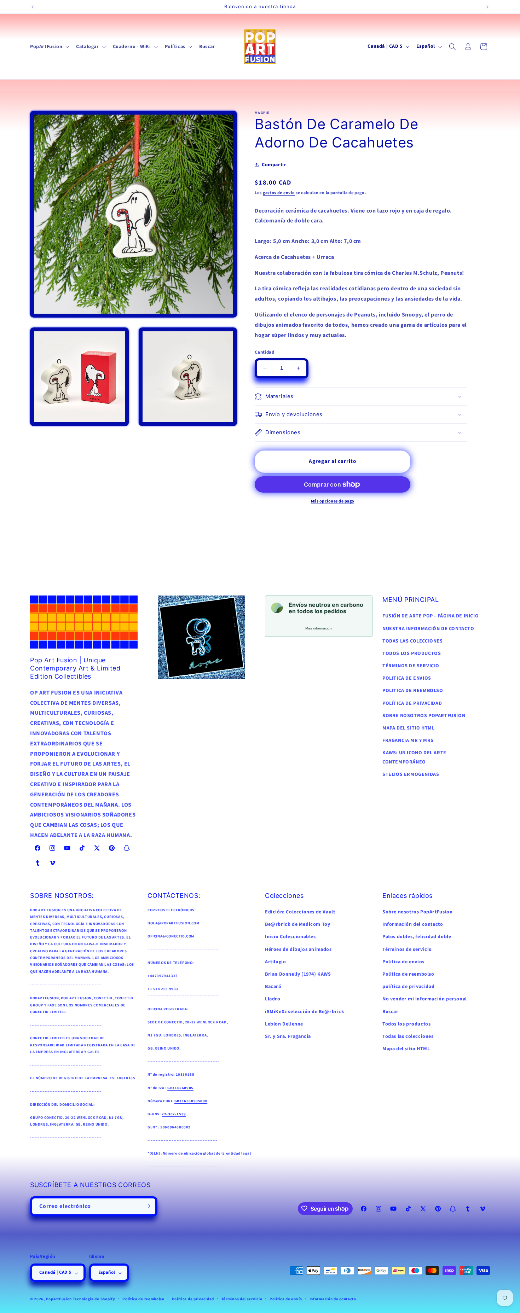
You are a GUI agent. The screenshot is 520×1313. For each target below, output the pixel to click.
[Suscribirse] (147, 1206)
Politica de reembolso (408, 974)
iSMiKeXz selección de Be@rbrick (305, 1011)
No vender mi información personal (424, 999)
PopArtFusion (59, 1299)
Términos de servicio (407, 949)
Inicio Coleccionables (290, 936)
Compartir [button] (274, 164)
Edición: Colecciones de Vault (300, 912)
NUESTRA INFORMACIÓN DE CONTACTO (428, 628)
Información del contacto (412, 924)
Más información (318, 628)
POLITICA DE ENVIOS (406, 678)
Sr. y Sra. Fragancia (288, 1036)
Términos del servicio (241, 1299)
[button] (49, 46)
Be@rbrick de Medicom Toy (297, 924)
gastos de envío (279, 193)
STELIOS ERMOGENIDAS (410, 774)
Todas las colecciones (408, 1036)
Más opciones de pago (332, 501)
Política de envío (286, 1299)
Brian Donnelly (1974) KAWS (298, 974)
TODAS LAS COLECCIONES (412, 641)
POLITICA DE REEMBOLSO (412, 690)
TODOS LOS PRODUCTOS (411, 653)
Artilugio (275, 961)
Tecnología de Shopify (94, 1299)
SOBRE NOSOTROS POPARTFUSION (423, 715)
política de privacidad (408, 986)
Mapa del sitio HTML (406, 1048)
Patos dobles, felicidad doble (416, 936)
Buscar (390, 1011)
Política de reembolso (143, 1299)
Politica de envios (403, 961)
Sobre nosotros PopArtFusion (417, 912)
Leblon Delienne (284, 1024)
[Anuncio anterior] (32, 6)
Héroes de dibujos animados (298, 949)
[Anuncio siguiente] (487, 6)
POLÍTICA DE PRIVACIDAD (412, 703)
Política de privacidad (193, 1299)
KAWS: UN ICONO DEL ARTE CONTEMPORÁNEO (414, 757)
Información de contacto (333, 1299)
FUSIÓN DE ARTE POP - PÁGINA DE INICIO (430, 616)
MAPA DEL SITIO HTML (408, 728)
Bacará (273, 986)
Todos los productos (406, 1024)
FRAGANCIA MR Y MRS (408, 740)
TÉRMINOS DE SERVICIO (410, 665)
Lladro (273, 999)
